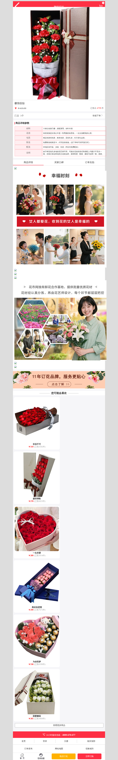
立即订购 (89, 756)
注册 (66, 741)
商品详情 (28, 162)
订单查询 (28, 749)
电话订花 (64, 756)
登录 (45, 741)
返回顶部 (91, 741)
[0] (101, 8)
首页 (24, 741)
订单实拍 (89, 162)
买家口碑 (59, 162)
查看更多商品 (59, 725)
